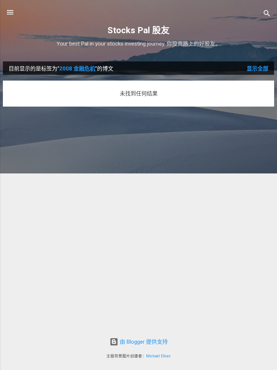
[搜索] (267, 15)
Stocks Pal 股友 (138, 30)
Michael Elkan (158, 356)
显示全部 (257, 68)
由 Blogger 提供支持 (143, 342)
